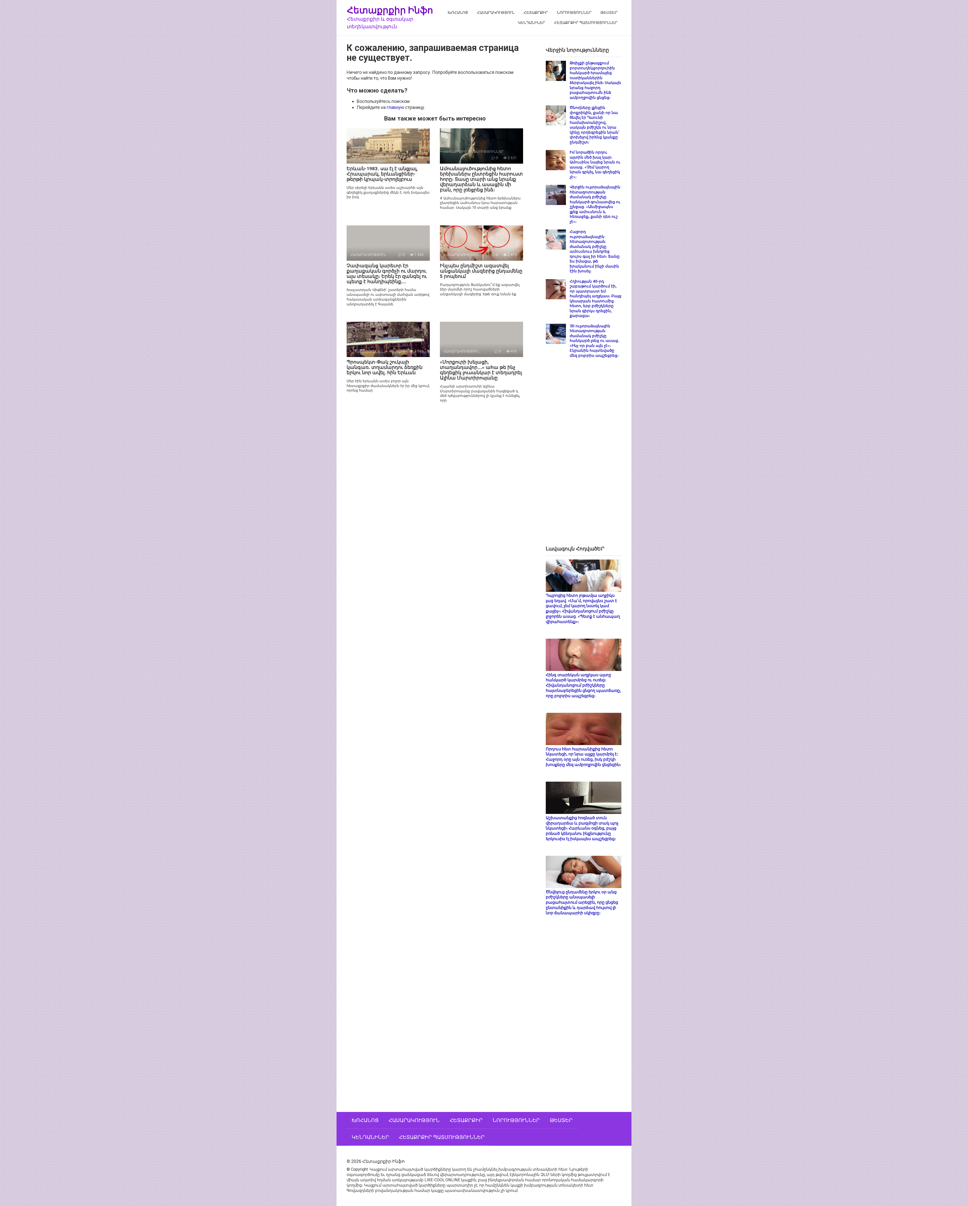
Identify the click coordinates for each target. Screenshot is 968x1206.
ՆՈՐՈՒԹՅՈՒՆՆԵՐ (574, 12)
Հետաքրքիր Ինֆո (390, 10)
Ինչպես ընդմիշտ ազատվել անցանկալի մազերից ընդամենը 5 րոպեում (481, 271)
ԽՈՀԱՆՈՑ (458, 12)
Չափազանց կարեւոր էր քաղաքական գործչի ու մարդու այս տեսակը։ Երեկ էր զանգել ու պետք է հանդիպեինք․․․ (387, 273)
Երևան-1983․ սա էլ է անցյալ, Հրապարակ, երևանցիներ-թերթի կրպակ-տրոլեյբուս (382, 174)
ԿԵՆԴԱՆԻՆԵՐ (531, 22)
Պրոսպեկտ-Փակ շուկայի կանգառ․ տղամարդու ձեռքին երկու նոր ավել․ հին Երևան (384, 367)
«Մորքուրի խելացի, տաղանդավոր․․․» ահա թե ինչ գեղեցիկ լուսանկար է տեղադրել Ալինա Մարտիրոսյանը (481, 370)
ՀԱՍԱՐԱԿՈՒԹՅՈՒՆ (496, 12)
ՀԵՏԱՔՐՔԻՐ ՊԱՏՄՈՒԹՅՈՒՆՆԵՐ (585, 22)
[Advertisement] (583, 456)
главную (395, 107)
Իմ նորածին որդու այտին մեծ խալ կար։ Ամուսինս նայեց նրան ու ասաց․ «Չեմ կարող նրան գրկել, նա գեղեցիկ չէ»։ (595, 164)
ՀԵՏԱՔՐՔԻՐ (536, 12)
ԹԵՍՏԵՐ (608, 12)
